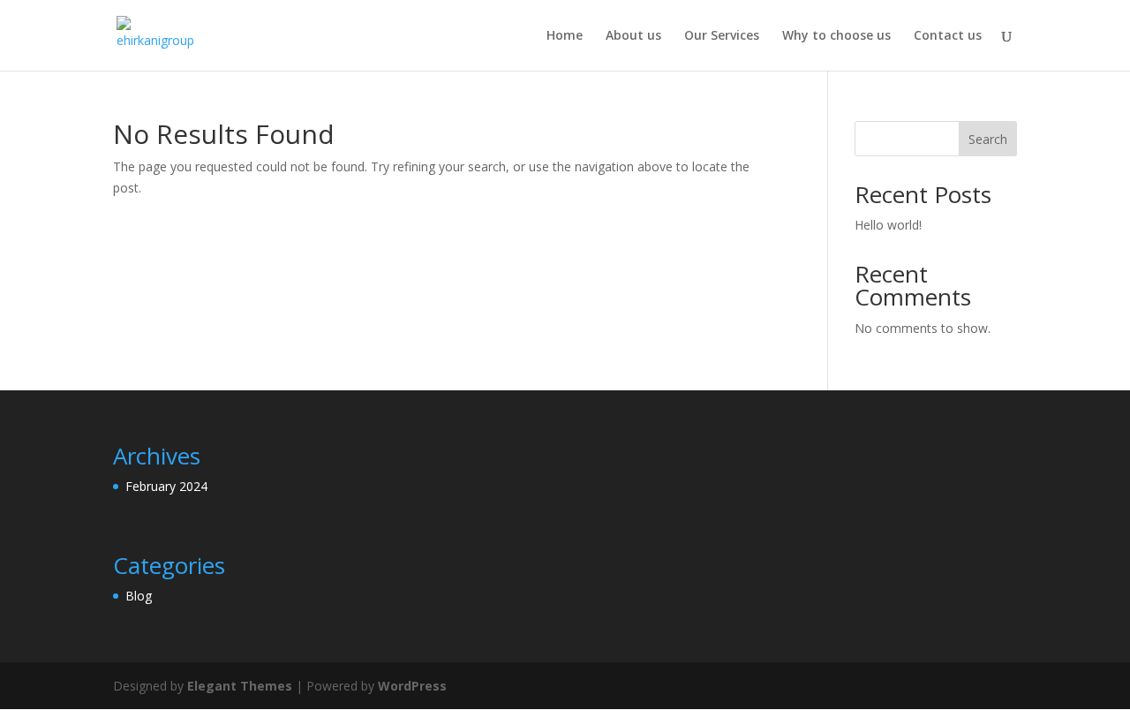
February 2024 (166, 486)
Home (564, 36)
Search (987, 139)
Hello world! (888, 224)
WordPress (412, 685)
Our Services (721, 36)
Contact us (948, 36)
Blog (138, 595)
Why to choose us (836, 36)
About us (633, 36)
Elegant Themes (239, 685)
